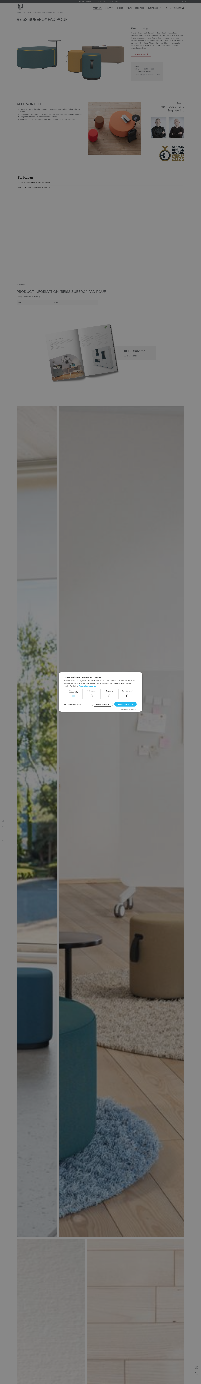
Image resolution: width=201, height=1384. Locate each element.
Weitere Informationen (87, 686)
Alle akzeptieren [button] (125, 704)
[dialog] (100, 692)
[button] (72, 704)
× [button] (139, 674)
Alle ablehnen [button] (102, 704)
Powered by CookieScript (129, 709)
